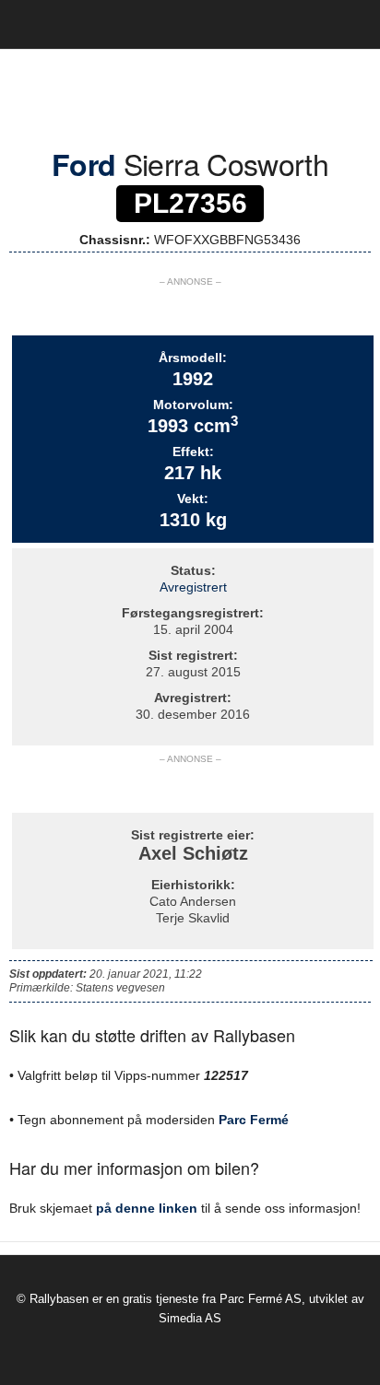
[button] (351, 25)
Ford (83, 164)
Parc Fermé (254, 1119)
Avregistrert (193, 587)
